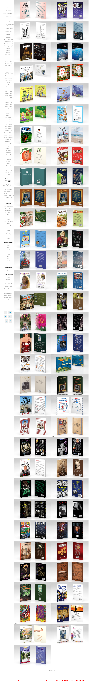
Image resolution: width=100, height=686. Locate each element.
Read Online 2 (8, 170)
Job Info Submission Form (8, 25)
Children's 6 (8, 63)
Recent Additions (8, 28)
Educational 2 (8, 78)
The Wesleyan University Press (8, 198)
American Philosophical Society (8, 185)
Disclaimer (8, 10)
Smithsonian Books (8, 191)
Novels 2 (8, 152)
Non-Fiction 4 (8, 122)
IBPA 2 (8, 217)
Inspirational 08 (8, 104)
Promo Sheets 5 (8, 295)
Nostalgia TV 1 (8, 141)
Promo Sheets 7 (8, 300)
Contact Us (8, 22)
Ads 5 (8, 254)
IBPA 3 (8, 219)
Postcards (8, 304)
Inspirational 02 (8, 91)
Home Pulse (8, 208)
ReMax (8, 230)
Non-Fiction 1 (8, 115)
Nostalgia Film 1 (8, 130)
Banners (8, 279)
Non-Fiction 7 (8, 128)
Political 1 (8, 163)
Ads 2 (8, 247)
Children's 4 (8, 59)
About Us (8, 16)
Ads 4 (8, 252)
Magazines (8, 203)
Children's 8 (8, 68)
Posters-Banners (8, 274)
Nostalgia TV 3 (8, 146)
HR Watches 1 (8, 210)
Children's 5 (8, 61)
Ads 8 (8, 261)
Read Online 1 (8, 168)
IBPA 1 (8, 215)
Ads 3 (8, 250)
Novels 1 (8, 150)
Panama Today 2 (8, 228)
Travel (8, 174)
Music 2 (8, 113)
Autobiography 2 (8, 41)
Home (8, 8)
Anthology (8, 37)
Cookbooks (8, 70)
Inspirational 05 (8, 98)
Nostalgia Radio (8, 139)
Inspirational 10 (8, 109)
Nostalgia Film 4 (8, 137)
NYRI (8, 223)
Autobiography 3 (8, 44)
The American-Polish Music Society (8, 188)
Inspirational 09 (8, 106)
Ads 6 (8, 256)
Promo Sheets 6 (8, 297)
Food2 (8, 84)
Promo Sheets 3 (8, 291)
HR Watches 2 (8, 212)
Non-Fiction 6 (8, 126)
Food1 (8, 82)
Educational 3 (8, 80)
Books (8, 34)
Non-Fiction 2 (8, 117)
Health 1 (8, 87)
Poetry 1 (8, 161)
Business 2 (8, 50)
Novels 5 (8, 159)
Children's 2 (8, 54)
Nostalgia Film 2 (8, 133)
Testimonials (8, 31)
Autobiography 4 (8, 46)
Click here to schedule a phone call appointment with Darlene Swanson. (51, 681)
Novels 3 (8, 155)
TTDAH (8, 238)
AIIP (8, 270)
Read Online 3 (8, 172)
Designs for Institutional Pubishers (8, 180)
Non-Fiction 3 (8, 119)
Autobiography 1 (8, 39)
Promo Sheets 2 (8, 289)
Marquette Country (8, 221)
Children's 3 (8, 57)
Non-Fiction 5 (8, 124)
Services (8, 19)
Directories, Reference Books (8, 72)
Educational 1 (8, 76)
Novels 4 (8, 157)
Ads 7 (8, 258)
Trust (8, 236)
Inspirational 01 (8, 89)
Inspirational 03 (8, 93)
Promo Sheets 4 (8, 293)
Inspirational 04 (8, 95)
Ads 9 (8, 263)
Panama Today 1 (8, 226)
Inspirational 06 (8, 100)
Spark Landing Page (8, 13)
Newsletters (8, 267)
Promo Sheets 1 (8, 286)
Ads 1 (8, 245)
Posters (8, 277)
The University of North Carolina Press (8, 194)
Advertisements (8, 242)
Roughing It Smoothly (8, 233)
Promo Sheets (8, 284)
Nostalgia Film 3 (8, 135)
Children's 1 (8, 52)
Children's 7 (8, 65)
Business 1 (8, 48)
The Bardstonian (8, 206)
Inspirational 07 (8, 102)
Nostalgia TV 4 (8, 148)
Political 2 (8, 166)
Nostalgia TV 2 (8, 144)
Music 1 (8, 111)
